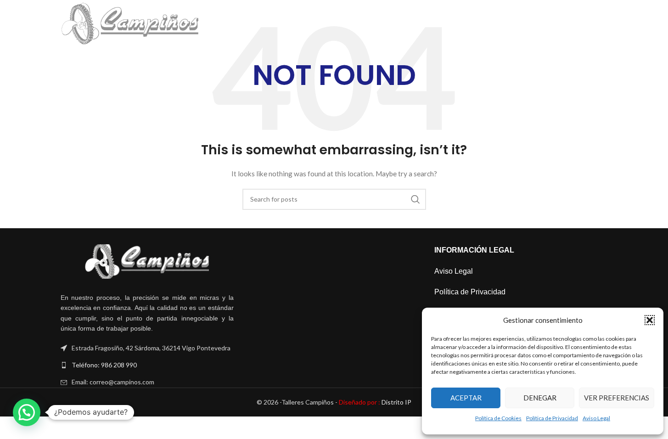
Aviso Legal (596, 418)
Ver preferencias (616, 398)
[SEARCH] (415, 199)
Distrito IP (375, 402)
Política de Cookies (498, 418)
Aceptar (466, 398)
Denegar (539, 398)
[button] (649, 320)
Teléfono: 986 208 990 (104, 365)
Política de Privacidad (552, 418)
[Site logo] (130, 23)
